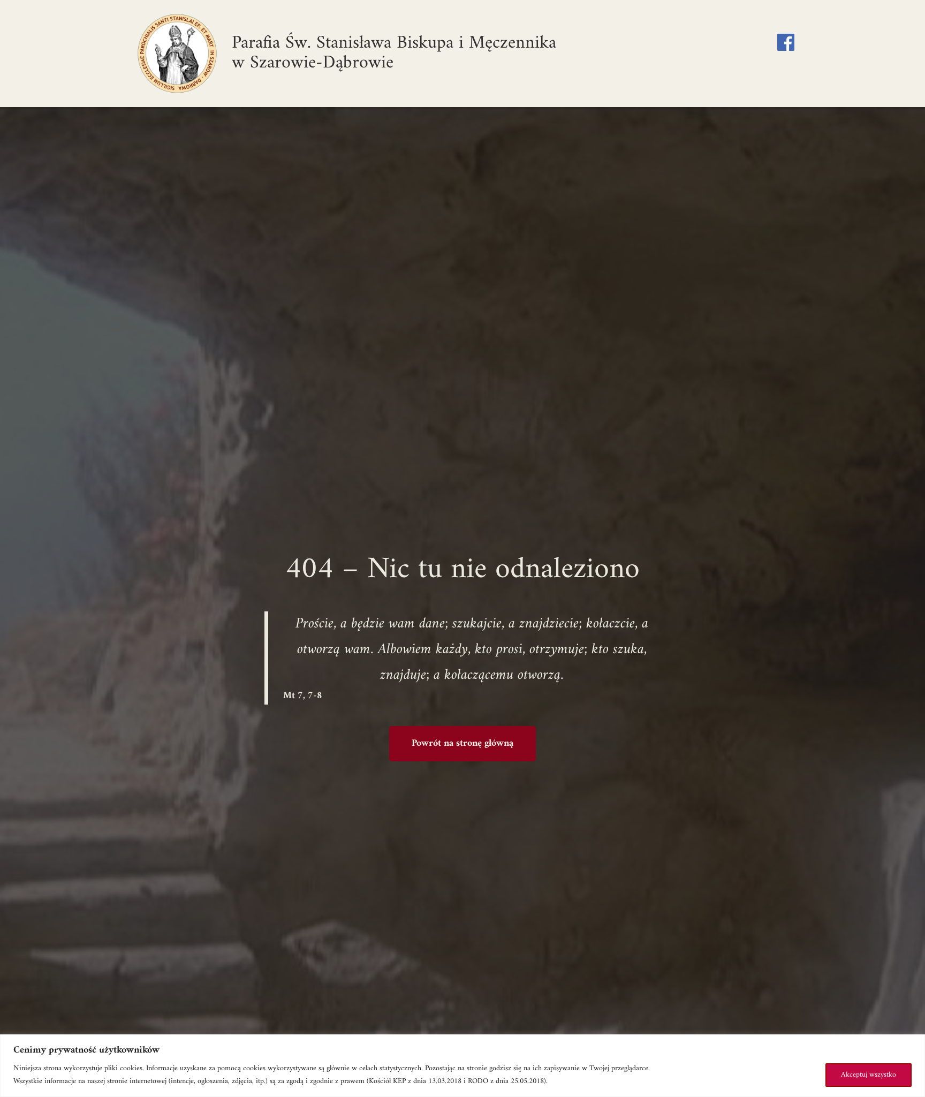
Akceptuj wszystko (868, 1074)
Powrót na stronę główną (462, 743)
